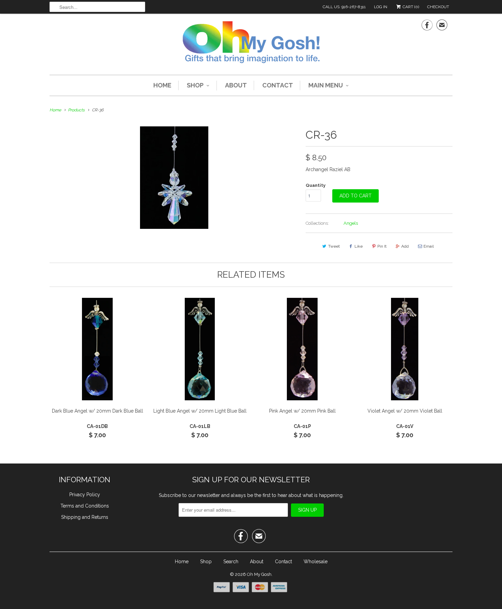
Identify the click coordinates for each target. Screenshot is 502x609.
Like (358, 246)
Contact (277, 85)
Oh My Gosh (259, 574)
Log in (380, 6)
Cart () (410, 6)
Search (230, 561)
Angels (351, 223)
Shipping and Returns (84, 517)
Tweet (334, 246)
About (236, 85)
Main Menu (325, 85)
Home (162, 85)
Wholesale (315, 561)
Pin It (382, 246)
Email (428, 246)
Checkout (438, 6)
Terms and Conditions (84, 506)
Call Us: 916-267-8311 (344, 6)
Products (76, 110)
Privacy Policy (84, 494)
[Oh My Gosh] (251, 43)
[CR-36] (174, 177)
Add (405, 246)
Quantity (315, 185)
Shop (195, 85)
